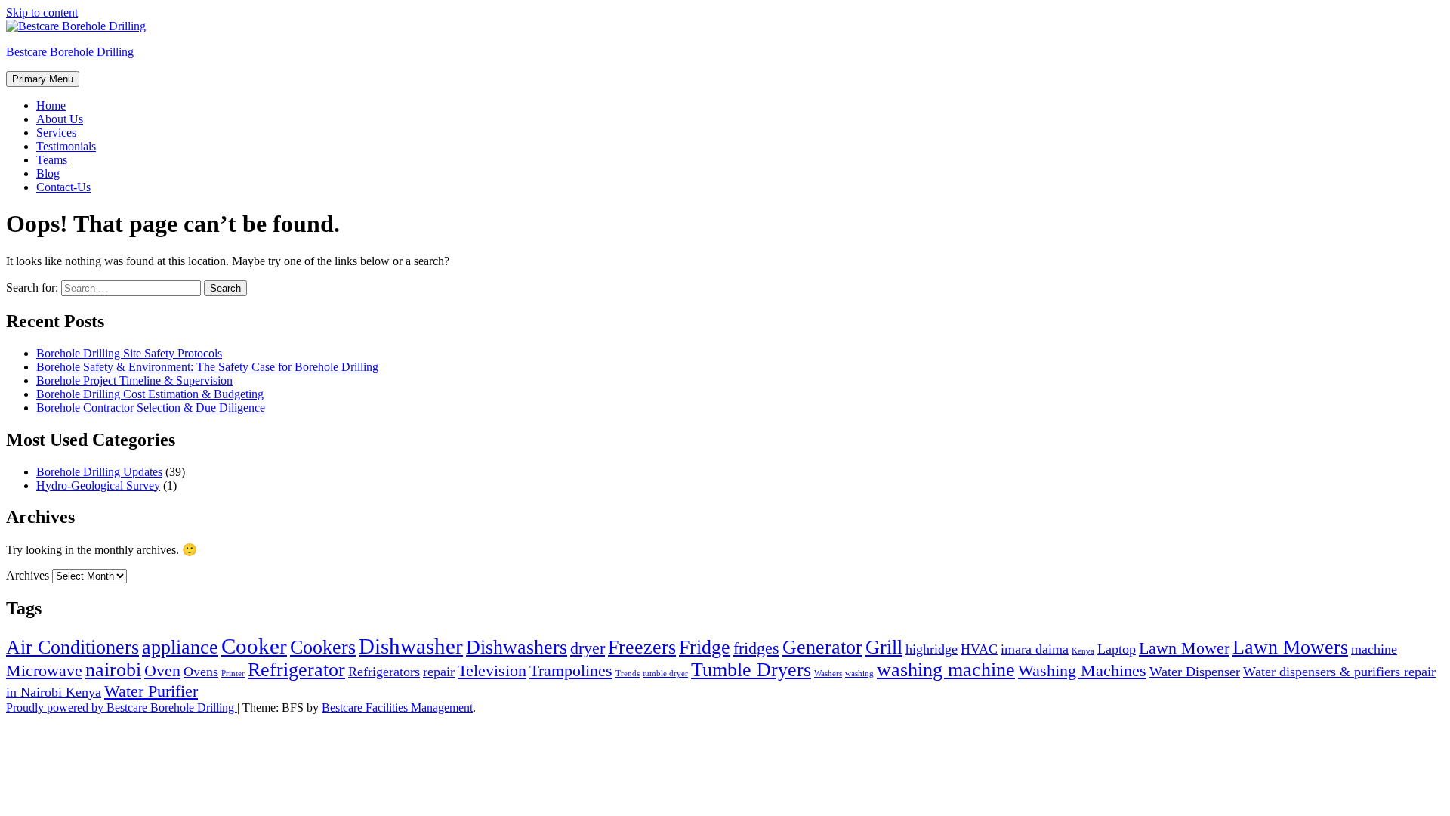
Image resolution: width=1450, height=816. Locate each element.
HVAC (979, 649)
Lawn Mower (1184, 647)
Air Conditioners (72, 647)
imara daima (1035, 649)
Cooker (254, 646)
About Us (59, 119)
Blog (48, 173)
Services (56, 132)
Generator (822, 647)
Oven (162, 670)
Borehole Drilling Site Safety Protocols (129, 353)
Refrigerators (384, 671)
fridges (756, 647)
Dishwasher (411, 646)
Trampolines (570, 670)
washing (859, 673)
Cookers (323, 647)
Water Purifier (151, 691)
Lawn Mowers (1290, 647)
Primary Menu (42, 79)
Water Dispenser (1194, 671)
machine (1374, 649)
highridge (931, 649)
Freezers (642, 647)
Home (51, 105)
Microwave (44, 670)
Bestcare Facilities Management (397, 707)
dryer (587, 647)
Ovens (201, 671)
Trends (627, 673)
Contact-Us (63, 187)
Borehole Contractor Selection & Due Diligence (150, 407)
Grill (883, 647)
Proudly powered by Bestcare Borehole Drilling (121, 707)
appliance (180, 647)
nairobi (113, 670)
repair (439, 671)
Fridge (704, 647)
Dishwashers (516, 647)
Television (492, 670)
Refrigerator (296, 670)
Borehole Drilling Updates (99, 471)
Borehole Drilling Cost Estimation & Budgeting (150, 394)
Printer (233, 673)
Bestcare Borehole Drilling (70, 51)
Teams (51, 159)
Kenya (1083, 651)
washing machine (946, 670)
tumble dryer (665, 673)
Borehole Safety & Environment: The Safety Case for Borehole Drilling (207, 366)
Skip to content (42, 12)
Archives (27, 575)
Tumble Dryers (751, 670)
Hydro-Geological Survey (98, 485)
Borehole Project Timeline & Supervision (134, 380)
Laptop (1116, 649)
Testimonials (66, 146)
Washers (828, 673)
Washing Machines (1082, 670)
